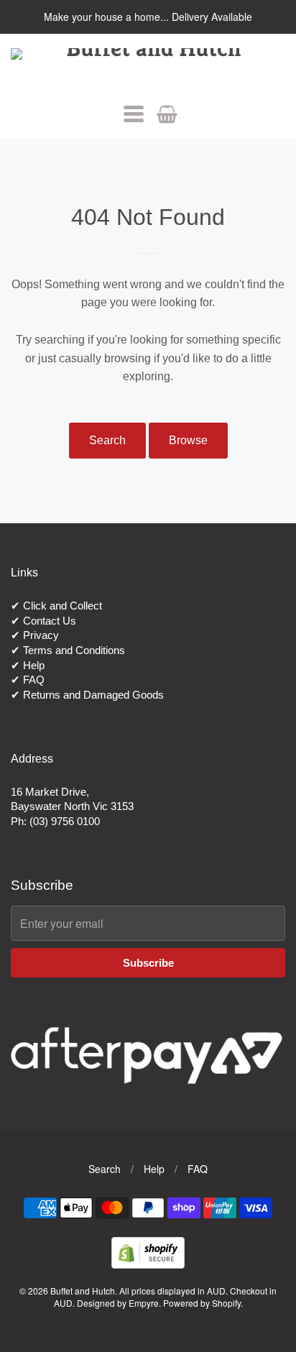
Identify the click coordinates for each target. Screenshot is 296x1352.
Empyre (144, 1303)
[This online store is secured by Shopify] (148, 1264)
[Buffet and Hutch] (148, 68)
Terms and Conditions (74, 650)
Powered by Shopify (202, 1303)
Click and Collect (62, 605)
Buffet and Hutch (82, 1290)
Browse (188, 440)
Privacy (41, 635)
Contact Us (49, 621)
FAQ (34, 679)
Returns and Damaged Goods (93, 695)
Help (34, 665)
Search (107, 440)
